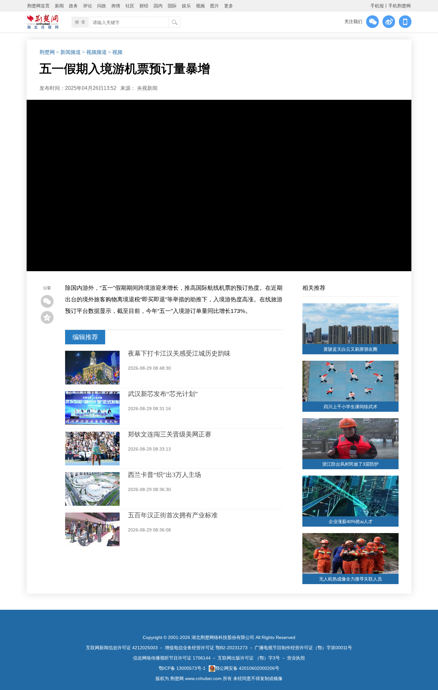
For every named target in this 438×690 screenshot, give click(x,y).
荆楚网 (47, 52)
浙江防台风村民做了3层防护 (350, 464)
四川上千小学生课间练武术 (350, 406)
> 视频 (115, 52)
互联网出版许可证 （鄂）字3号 (249, 657)
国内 (158, 5)
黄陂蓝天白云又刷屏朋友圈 (350, 349)
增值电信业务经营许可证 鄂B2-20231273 (206, 647)
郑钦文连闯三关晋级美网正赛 (169, 434)
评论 (87, 5)
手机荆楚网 (399, 5)
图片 (214, 5)
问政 (101, 5)
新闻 (59, 5)
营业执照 (296, 657)
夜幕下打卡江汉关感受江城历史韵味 (179, 353)
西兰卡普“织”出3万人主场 (164, 474)
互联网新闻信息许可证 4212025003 (122, 647)
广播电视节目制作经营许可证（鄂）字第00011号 (303, 647)
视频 (200, 5)
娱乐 (186, 5)
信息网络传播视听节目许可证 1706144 (172, 657)
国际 (172, 5)
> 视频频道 (94, 52)
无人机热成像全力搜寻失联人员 (350, 579)
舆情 (115, 5)
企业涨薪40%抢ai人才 (351, 521)
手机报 (377, 5)
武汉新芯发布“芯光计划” (163, 393)
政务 (73, 5)
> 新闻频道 (68, 52)
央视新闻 (147, 88)
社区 (129, 5)
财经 (143, 5)
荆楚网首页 (38, 5)
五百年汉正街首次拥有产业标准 (173, 515)
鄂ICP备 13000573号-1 (182, 668)
